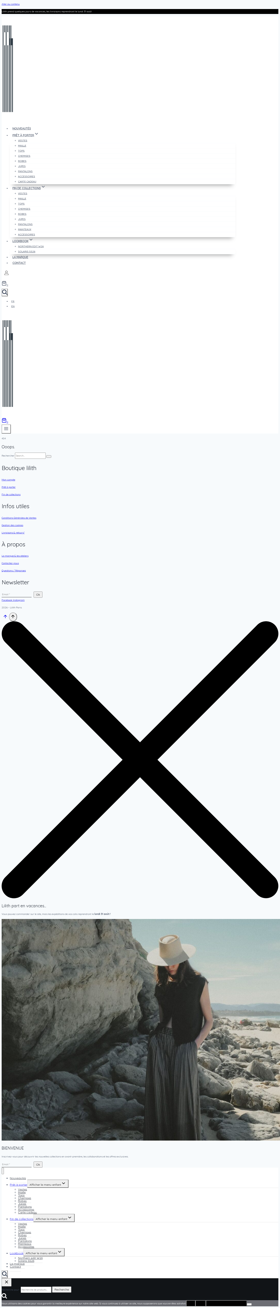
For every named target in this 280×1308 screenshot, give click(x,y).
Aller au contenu (11, 4)
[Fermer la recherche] (6, 1282)
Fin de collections (11, 494)
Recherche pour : (11, 1289)
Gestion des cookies (12, 525)
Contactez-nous (10, 563)
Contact (19, 263)
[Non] (249, 1304)
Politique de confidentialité (226, 1303)
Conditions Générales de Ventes (19, 517)
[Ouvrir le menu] (6, 429)
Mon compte (8, 479)
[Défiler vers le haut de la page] (5, 618)
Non (200, 1303)
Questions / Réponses (14, 570)
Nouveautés (22, 128)
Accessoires (26, 234)
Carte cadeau (27, 181)
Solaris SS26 (26, 251)
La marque (20, 257)
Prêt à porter (9, 487)
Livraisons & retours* (13, 532)
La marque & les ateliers (15, 555)
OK (191, 1303)
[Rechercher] (48, 456)
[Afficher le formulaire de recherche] (5, 292)
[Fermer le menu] (3, 1171)
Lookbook (16, 1253)
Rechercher (8, 455)
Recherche (62, 1289)
